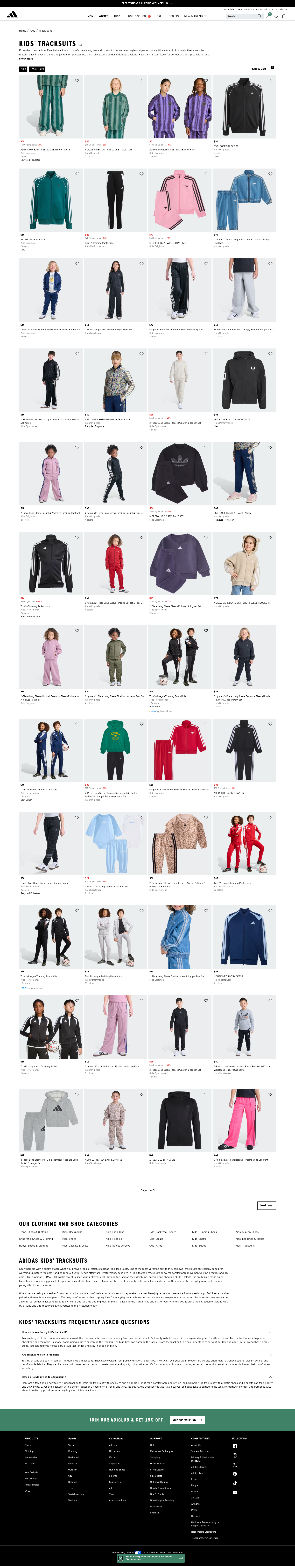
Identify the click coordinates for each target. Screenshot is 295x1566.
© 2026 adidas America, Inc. (147, 1561)
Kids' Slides (199, 1245)
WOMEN (104, 16)
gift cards (268, 10)
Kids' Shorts (199, 1239)
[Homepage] (12, 15)
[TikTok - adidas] (251, 1483)
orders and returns (253, 10)
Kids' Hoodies (114, 1239)
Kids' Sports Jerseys (118, 1245)
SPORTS (174, 16)
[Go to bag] (284, 16)
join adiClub (281, 10)
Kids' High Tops (115, 1232)
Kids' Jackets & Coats (75, 1245)
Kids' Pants (155, 1245)
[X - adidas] (251, 1465)
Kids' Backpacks (72, 1232)
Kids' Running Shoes (204, 1232)
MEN (90, 16)
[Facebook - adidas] (251, 1446)
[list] (133, 69)
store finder (229, 10)
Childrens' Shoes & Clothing (36, 1239)
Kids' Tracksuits (245, 1245)
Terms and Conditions (171, 1553)
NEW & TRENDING (195, 16)
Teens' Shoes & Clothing (33, 1232)
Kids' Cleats (156, 1239)
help (240, 10)
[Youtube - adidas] (251, 1492)
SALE (160, 16)
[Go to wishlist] (276, 16)
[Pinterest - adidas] (251, 1474)
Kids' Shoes (69, 1239)
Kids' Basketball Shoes (162, 1232)
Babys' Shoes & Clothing (33, 1245)
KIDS (117, 16)
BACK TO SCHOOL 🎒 (138, 16)
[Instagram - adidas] (251, 1456)
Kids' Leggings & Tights (249, 1239)
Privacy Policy (151, 1553)
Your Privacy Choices (123, 1553)
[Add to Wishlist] (77, 81)
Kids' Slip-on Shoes (247, 1232)
